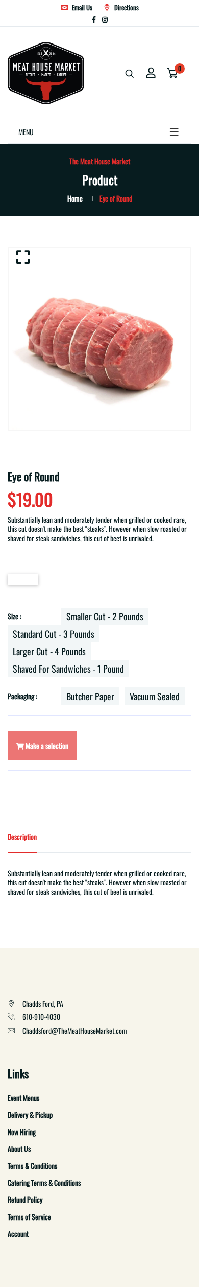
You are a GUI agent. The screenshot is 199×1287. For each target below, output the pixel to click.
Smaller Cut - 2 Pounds (104, 616)
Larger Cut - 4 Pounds (49, 651)
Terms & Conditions (32, 1165)
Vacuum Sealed (155, 696)
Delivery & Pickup (30, 1114)
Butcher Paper (90, 696)
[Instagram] (105, 19)
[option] (99, 339)
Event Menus (23, 1097)
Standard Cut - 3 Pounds (53, 633)
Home (75, 198)
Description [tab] (22, 836)
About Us (19, 1148)
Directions (126, 7)
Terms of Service (29, 1216)
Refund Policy (25, 1199)
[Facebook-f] (94, 19)
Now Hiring (22, 1131)
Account (18, 1233)
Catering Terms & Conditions (44, 1182)
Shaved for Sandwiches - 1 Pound (68, 668)
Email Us (81, 7)
